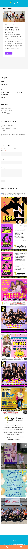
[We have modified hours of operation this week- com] (14, 429)
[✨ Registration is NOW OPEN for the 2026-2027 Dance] (14, 210)
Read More (8, 53)
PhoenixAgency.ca (19, 544)
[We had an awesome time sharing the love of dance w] (14, 511)
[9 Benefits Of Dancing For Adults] (14, 16)
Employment (5, 84)
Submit (2, 181)
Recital (3, 97)
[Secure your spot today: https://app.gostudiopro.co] (14, 292)
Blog (2, 81)
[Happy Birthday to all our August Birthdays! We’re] (14, 483)
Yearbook (4, 90)
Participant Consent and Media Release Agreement (13, 93)
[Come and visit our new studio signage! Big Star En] (14, 456)
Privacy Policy (5, 87)
